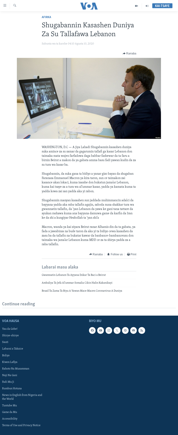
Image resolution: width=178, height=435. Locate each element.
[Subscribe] (133, 330)
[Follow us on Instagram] (109, 330)
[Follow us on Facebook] (92, 330)
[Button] (129, 53)
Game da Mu (9, 412)
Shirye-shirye (10, 335)
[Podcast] (125, 330)
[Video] (136, 6)
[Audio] (147, 6)
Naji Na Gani (9, 375)
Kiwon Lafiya (9, 362)
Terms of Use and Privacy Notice (21, 425)
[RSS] (141, 330)
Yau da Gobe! (10, 329)
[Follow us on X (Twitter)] (117, 330)
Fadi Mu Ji (8, 382)
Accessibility (9, 418)
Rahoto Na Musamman (15, 368)
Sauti (5, 342)
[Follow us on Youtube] (100, 330)
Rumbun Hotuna (12, 388)
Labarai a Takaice (12, 349)
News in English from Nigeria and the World (22, 397)
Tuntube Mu (9, 405)
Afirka (46, 17)
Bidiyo (6, 355)
